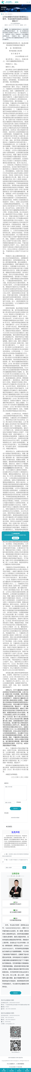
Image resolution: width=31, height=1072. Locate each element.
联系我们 (19, 1070)
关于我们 (4, 1070)
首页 (6, 14)
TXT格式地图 (19, 1066)
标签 (10, 827)
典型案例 (10, 14)
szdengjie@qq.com (9, 1023)
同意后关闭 (15, 538)
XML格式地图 (12, 1066)
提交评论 (15, 808)
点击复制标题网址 (16, 23)
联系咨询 (15, 993)
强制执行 (10, 468)
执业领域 (12, 1070)
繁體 (17, 2)
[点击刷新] (19, 802)
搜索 (24, 867)
